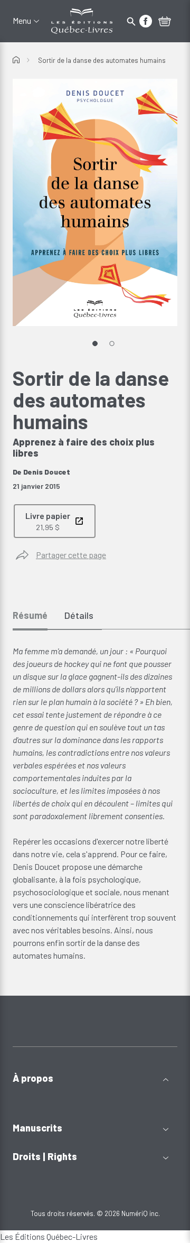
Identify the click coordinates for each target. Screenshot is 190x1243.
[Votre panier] (164, 22)
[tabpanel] (95, 803)
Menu (22, 20)
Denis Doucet (46, 471)
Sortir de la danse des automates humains (102, 60)
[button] (95, 1078)
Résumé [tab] (30, 615)
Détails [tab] (78, 615)
